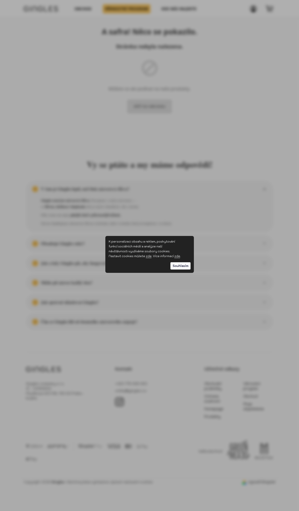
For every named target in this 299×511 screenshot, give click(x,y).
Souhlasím (180, 266)
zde (149, 256)
